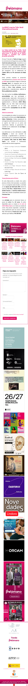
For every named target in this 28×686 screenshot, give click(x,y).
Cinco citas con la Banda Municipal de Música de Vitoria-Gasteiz (17, 260)
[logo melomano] (14, 628)
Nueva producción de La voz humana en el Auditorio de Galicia (4, 246)
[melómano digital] (14, 337)
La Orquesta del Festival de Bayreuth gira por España (4, 258)
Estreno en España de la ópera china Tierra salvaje (11, 245)
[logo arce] (14, 658)
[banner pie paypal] (14, 685)
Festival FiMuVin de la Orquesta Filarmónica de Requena (11, 258)
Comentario (6, 280)
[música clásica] (14, 529)
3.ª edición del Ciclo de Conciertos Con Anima (17, 244)
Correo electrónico (7, 301)
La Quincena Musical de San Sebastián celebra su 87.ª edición (23, 260)
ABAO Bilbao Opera (14, 33)
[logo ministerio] (14, 665)
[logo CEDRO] (14, 648)
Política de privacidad (18, 314)
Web (4, 308)
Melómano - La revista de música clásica (14, 8)
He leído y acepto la (14, 314)
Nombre (5, 294)
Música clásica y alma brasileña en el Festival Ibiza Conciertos (23, 246)
